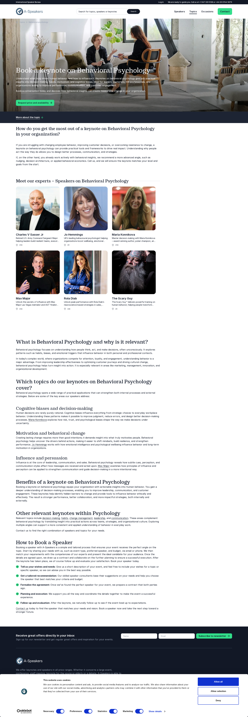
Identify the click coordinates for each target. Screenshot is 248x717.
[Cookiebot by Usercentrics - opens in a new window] (24, 711)
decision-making (51, 518)
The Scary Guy (122, 298)
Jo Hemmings (73, 234)
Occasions (207, 11)
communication (119, 518)
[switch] (88, 711)
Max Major (23, 298)
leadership (99, 518)
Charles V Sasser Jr (29, 234)
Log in (161, 2)
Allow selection (218, 691)
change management (81, 518)
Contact (225, 11)
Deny (218, 700)
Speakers (179, 11)
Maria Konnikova (123, 234)
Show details (155, 711)
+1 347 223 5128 (206, 2)
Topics (193, 11)
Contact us (22, 608)
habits (64, 518)
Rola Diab (70, 298)
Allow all (218, 681)
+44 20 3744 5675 (224, 2)
